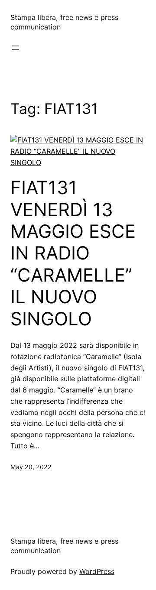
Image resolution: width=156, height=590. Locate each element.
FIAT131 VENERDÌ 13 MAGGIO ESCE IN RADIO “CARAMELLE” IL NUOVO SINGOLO (73, 253)
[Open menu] (15, 47)
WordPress (96, 571)
